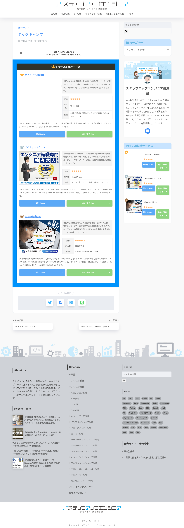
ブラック (154, 418)
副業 (154, 423)
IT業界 (130, 14)
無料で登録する (88, 134)
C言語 (144, 398)
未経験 (153, 427)
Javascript (145, 403)
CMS (130, 398)
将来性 (125, 427)
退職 (138, 432)
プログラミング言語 (130, 423)
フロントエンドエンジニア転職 (85, 469)
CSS (137, 398)
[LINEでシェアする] (82, 302)
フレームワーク (141, 418)
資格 (131, 432)
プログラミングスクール (81, 487)
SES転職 (65, 14)
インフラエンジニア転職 (82, 422)
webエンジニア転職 (115, 14)
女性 (160, 423)
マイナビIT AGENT (34, 75)
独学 (124, 432)
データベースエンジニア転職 (84, 445)
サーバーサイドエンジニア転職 (85, 439)
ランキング (145, 423)
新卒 (146, 427)
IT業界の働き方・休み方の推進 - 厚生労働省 (145, 457)
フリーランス (128, 418)
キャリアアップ (146, 413)
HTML (158, 398)
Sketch (155, 408)
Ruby (141, 408)
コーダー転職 (77, 434)
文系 (139, 427)
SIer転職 (77, 14)
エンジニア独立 (76, 380)
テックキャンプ (30, 34)
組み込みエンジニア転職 (82, 480)
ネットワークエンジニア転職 (84, 451)
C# (124, 398)
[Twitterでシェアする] (49, 302)
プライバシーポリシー (91, 521)
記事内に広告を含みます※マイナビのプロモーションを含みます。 (64, 53)
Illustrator (127, 403)
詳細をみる (40, 134)
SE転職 (54, 14)
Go (151, 398)
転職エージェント (77, 493)
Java (136, 403)
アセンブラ (133, 413)
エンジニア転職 (76, 387)
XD (124, 413)
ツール (165, 413)
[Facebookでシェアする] (60, 302)
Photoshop (164, 403)
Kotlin (155, 403)
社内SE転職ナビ (33, 216)
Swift (163, 408)
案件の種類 (163, 427)
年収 (133, 427)
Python (132, 408)
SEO (147, 408)
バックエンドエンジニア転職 (84, 457)
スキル (157, 413)
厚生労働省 (129, 451)
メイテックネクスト (35, 147)
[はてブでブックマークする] (71, 302)
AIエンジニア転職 (79, 393)
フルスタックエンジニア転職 (84, 463)
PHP (124, 408)
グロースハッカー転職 (81, 428)
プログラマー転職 (93, 14)
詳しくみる (40, 203)
